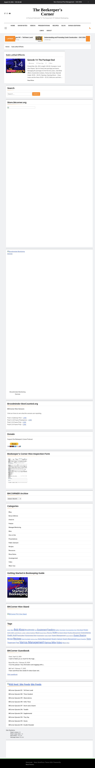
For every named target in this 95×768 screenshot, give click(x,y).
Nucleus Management (74, 633)
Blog (64, 25)
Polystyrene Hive (30, 635)
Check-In (11, 520)
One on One (12, 535)
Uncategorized (13, 558)
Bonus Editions (74, 25)
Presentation (40, 635)
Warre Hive (66, 643)
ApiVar (8, 630)
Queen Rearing (80, 635)
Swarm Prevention (81, 639)
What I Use (12, 566)
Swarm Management (70, 639)
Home (13, 25)
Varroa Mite (50, 642)
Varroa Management (31, 642)
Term (88, 639)
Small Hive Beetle (26, 639)
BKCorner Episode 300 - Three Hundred (21, 694)
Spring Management (44, 639)
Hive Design (63, 630)
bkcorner (31, 63)
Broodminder (30, 630)
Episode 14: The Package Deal (41, 60)
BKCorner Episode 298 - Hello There (20, 702)
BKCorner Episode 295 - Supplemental (20, 713)
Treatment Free (13, 643)
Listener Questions (30, 633)
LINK (25, 418)
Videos (32, 25)
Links (42, 30)
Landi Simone (17, 633)
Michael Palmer (43, 633)
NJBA (55, 633)
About (49, 30)
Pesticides (20, 635)
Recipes (56, 25)
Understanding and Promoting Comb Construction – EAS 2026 (57, 37)
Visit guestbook (12, 674)
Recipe (10, 639)
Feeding (51, 629)
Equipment (42, 629)
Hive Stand (80, 630)
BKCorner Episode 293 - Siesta (18, 721)
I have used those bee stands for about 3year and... (24, 670)
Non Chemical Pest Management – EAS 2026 (68, 2)
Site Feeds (36, 684)
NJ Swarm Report (62, 633)
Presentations (44, 25)
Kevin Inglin (10, 633)
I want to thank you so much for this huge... (22, 659)
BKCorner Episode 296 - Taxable (18, 709)
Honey (86, 630)
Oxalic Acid (12, 635)
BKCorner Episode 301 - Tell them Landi (21, 690)
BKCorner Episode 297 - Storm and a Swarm (22, 706)
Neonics (49, 633)
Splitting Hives (34, 639)
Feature (11, 523)
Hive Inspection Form (71, 630)
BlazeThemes (30, 764)
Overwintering (86, 633)
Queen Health (48, 635)
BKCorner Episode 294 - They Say (19, 717)
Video (10, 562)
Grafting (57, 630)
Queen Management (59, 635)
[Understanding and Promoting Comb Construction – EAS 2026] (31, 39)
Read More (30, 80)
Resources (12, 550)
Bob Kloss (19, 629)
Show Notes (22, 25)
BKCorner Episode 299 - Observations (20, 698)
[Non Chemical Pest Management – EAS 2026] (84, 39)
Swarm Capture (57, 639)
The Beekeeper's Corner (47, 12)
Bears (12, 630)
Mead (37, 633)
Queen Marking (69, 635)
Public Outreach (13, 543)
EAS (36, 630)
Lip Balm (24, 633)
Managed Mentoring (15, 527)
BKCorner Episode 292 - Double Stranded (21, 725)
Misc (10, 531)
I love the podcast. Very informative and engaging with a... (26, 665)
